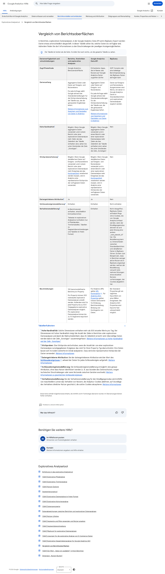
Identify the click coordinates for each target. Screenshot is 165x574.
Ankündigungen (16, 11)
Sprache (61, 567)
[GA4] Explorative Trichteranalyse (54, 482)
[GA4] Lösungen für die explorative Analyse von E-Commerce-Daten (67, 536)
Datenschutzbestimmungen (29, 569)
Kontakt (160, 11)
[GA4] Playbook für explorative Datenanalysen (59, 531)
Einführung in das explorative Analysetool (57, 472)
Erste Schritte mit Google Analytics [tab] (15, 16)
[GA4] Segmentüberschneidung (54, 526)
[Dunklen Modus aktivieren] (74, 569)
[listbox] (63, 570)
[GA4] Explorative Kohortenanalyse (55, 502)
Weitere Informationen (65, 353)
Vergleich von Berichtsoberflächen (55, 546)
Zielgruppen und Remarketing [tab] (119, 16)
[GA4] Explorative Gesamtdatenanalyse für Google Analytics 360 (66, 541)
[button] (4, 3)
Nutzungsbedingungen (46, 569)
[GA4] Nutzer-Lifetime (50, 516)
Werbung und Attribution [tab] (95, 16)
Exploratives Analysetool (53, 466)
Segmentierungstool (49, 492)
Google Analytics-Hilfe (18, 3)
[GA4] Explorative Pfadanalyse (53, 477)
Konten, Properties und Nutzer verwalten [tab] (149, 16)
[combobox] (77, 3)
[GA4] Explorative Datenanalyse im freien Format (60, 497)
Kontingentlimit (73, 173)
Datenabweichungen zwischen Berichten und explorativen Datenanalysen (69, 511)
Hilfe (5, 11)
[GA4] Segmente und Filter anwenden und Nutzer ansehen (63, 521)
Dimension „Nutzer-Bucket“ (52, 556)
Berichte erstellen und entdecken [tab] (70, 16)
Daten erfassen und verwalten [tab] (43, 16)
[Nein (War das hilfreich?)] (122, 413)
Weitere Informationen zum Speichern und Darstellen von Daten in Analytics (78, 111)
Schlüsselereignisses (50, 360)
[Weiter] (160, 16)
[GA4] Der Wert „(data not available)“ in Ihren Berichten (63, 551)
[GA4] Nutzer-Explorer (50, 487)
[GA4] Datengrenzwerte (51, 506)
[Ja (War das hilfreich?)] (116, 413)
